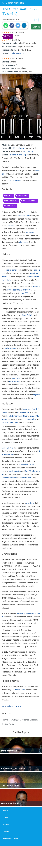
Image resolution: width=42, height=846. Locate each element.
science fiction (24, 216)
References (10, 206)
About (5, 811)
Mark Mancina (15, 471)
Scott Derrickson (18, 690)
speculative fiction (9, 270)
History (8, 196)
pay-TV (25, 293)
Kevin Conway (19, 148)
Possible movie (29, 201)
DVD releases (11, 201)
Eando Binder (12, 416)
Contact (6, 832)
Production (22, 196)
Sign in (36, 27)
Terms (5, 818)
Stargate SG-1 (27, 315)
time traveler (14, 381)
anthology (10, 226)
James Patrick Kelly (10, 423)
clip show (30, 503)
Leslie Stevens (7, 448)
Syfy (13, 53)
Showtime (20, 53)
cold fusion (16, 378)
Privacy (6, 825)
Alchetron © (10, 839)
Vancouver (26, 409)
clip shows (23, 242)
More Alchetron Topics (11, 706)
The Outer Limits (15, 180)
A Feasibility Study (27, 464)
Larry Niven (23, 416)
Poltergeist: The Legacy (18, 155)
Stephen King (30, 419)
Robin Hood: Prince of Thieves (18, 290)
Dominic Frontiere (9, 478)
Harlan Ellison (23, 413)
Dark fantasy (28, 152)
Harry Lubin (26, 478)
